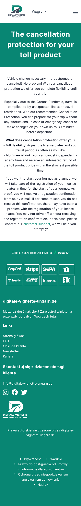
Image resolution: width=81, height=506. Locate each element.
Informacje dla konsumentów (42, 469)
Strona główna (14, 336)
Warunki (55, 459)
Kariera (8, 356)
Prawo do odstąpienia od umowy (42, 464)
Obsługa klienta (14, 346)
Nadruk (42, 485)
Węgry (37, 11)
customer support (36, 224)
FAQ (6, 341)
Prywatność (32, 459)
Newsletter (11, 351)
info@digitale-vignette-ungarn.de (27, 383)
